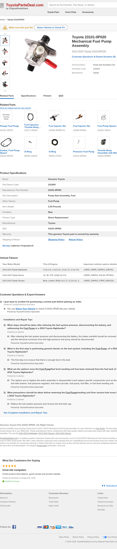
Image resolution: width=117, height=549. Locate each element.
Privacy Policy (93, 537)
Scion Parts (70, 12)
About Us (4, 498)
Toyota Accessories (105, 502)
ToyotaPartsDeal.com (9, 438)
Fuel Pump (29, 328)
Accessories (88, 12)
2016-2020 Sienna (63, 433)
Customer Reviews (8, 502)
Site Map (101, 510)
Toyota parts (42, 446)
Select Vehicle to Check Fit (51, 27)
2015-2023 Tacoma (46, 433)
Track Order (53, 502)
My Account (53, 498)
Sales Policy (64, 537)
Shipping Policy (56, 239)
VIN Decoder (5, 506)
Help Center (54, 506)
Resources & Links (105, 506)
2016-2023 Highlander (28, 433)
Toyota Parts (53, 12)
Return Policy (76, 239)
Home (2, 20)
